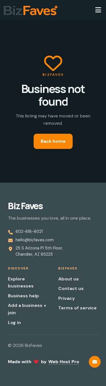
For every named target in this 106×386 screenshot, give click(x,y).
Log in (14, 322)
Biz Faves (25, 205)
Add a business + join (27, 309)
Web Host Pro (63, 362)
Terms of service (77, 308)
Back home (53, 141)
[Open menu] (98, 10)
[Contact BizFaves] (95, 362)
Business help (23, 296)
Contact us (71, 288)
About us (68, 279)
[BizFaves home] (31, 10)
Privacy (66, 298)
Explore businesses (21, 282)
